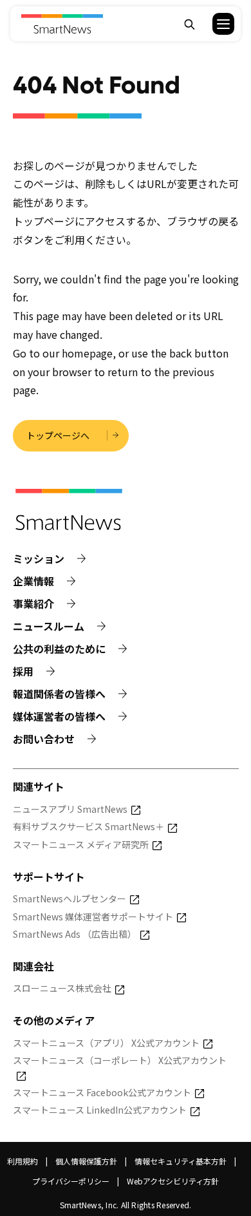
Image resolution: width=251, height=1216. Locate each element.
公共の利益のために (59, 649)
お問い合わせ (44, 739)
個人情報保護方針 (86, 1160)
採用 (23, 671)
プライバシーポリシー (70, 1180)
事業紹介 (33, 604)
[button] (215, 24)
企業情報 (33, 581)
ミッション (38, 559)
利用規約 (22, 1160)
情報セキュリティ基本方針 (181, 1160)
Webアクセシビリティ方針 (173, 1180)
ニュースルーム (48, 626)
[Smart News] (61, 23)
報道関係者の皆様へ (59, 694)
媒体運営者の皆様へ (59, 716)
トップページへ (57, 435)
